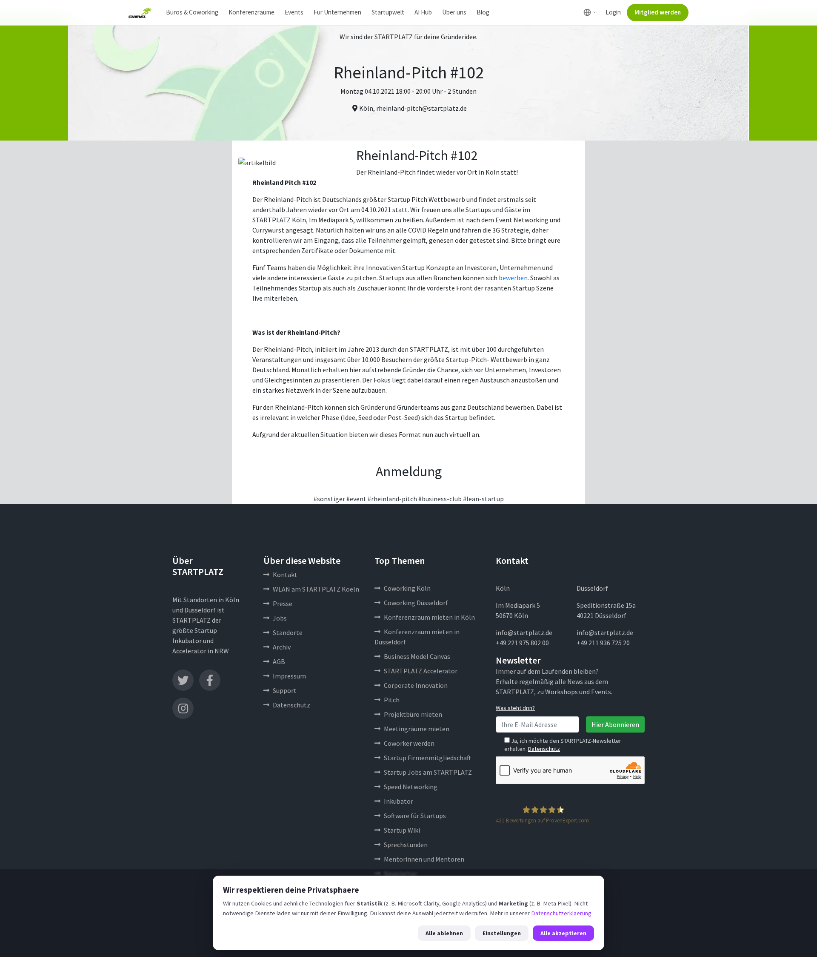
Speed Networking (410, 786)
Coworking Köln (407, 588)
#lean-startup (483, 498)
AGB (279, 661)
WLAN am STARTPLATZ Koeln (316, 589)
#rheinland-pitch (392, 498)
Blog (483, 12)
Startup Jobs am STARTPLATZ (428, 772)
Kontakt (285, 574)
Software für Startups (415, 815)
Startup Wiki (402, 830)
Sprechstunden (406, 844)
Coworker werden (409, 743)
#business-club (440, 498)
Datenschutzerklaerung (561, 913)
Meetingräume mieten (416, 728)
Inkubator (398, 801)
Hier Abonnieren (615, 724)
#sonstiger (329, 498)
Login (613, 12)
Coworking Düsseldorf (416, 602)
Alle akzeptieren (563, 933)
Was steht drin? (515, 708)
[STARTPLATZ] (140, 13)
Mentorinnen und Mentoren (424, 859)
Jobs (280, 618)
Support (285, 690)
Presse (282, 603)
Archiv (282, 647)
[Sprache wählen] (590, 12)
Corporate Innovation (416, 685)
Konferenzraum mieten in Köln (429, 617)
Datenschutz (291, 705)
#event (356, 498)
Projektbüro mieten (413, 714)
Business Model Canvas (417, 656)
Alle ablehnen (444, 933)
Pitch (392, 699)
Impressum (289, 676)
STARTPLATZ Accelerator (420, 671)
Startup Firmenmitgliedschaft (427, 757)
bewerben (513, 277)
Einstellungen (502, 933)
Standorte (288, 632)
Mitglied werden (657, 12)
